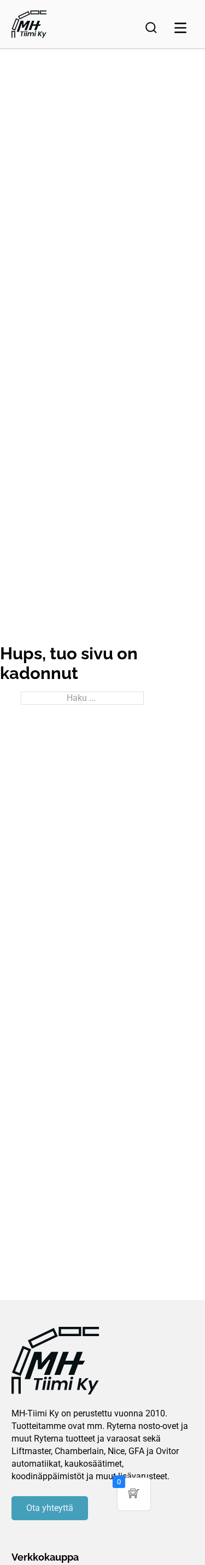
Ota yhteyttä (49, 1508)
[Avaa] (180, 28)
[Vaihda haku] (150, 28)
